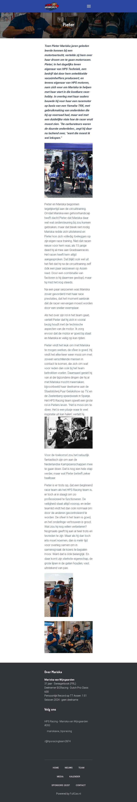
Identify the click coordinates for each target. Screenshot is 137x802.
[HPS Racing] (52, 6)
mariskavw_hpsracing (59, 731)
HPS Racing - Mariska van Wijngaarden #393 (66, 723)
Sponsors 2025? (61, 785)
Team (81, 767)
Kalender (74, 776)
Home (56, 767)
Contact (81, 785)
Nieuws (69, 767)
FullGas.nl (75, 793)
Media (60, 776)
